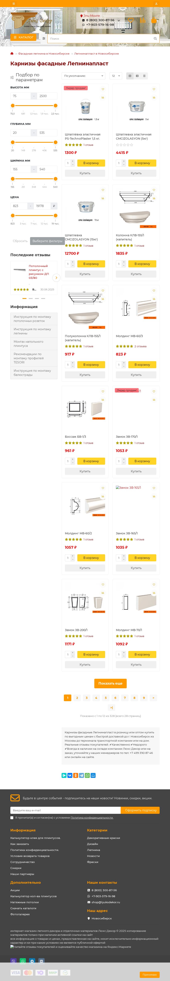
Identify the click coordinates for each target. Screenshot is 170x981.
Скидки (15, 868)
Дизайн (92, 844)
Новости (93, 856)
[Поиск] (155, 38)
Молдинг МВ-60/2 (78, 533)
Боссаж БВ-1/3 (75, 437)
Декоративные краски (103, 838)
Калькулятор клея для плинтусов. (35, 838)
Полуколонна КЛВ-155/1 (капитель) (83, 338)
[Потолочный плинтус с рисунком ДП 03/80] (20, 270)
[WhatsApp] (87, 775)
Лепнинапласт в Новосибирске (96, 53)
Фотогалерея (20, 914)
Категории (97, 830)
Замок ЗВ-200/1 (76, 630)
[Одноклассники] (75, 775)
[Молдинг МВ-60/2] (85, 506)
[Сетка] (130, 75)
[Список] (137, 75)
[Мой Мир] (93, 775)
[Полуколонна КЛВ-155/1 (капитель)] (85, 308)
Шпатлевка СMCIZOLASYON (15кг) (81, 237)
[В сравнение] (103, 97)
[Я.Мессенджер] (64, 775)
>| (111, 707)
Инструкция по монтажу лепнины (32, 331)
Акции (15, 890)
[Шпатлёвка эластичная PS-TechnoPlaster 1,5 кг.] (85, 107)
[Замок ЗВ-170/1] (136, 409)
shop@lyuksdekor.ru (106, 902)
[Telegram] (81, 775)
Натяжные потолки (24, 902)
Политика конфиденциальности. (34, 850)
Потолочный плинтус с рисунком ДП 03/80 (39, 271)
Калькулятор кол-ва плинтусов (33, 896)
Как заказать (19, 844)
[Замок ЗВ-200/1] (85, 602)
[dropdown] (13, 3)
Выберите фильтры (47, 241)
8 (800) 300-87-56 (104, 890)
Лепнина (93, 850)
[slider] (12, 105)
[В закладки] (103, 89)
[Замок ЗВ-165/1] (136, 506)
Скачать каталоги (23, 908)
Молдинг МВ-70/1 (129, 630)
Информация (23, 830)
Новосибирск (102, 918)
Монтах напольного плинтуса (28, 344)
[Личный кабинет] (156, 3)
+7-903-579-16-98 (100, 25)
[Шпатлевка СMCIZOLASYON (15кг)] (85, 208)
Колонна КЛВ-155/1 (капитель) (130, 237)
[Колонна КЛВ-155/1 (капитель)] (136, 208)
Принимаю (150, 974)
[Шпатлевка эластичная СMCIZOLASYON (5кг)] (136, 107)
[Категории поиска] (43, 38)
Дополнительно (25, 882)
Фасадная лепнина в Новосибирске (43, 53)
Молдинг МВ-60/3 (129, 336)
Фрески (92, 862)
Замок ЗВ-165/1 (127, 533)
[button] (11, 278)
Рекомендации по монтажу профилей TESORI (29, 358)
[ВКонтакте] (69, 775)
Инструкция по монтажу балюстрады (32, 373)
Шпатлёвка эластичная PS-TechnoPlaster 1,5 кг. (83, 136)
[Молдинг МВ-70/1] (136, 602)
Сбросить (20, 241)
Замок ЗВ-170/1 (127, 437)
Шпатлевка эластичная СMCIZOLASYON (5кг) (134, 136)
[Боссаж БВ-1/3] (85, 409)
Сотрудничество (22, 862)
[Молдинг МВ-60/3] (136, 308)
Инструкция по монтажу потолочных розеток (32, 319)
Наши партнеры (22, 874)
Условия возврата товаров (30, 856)
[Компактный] (144, 75)
